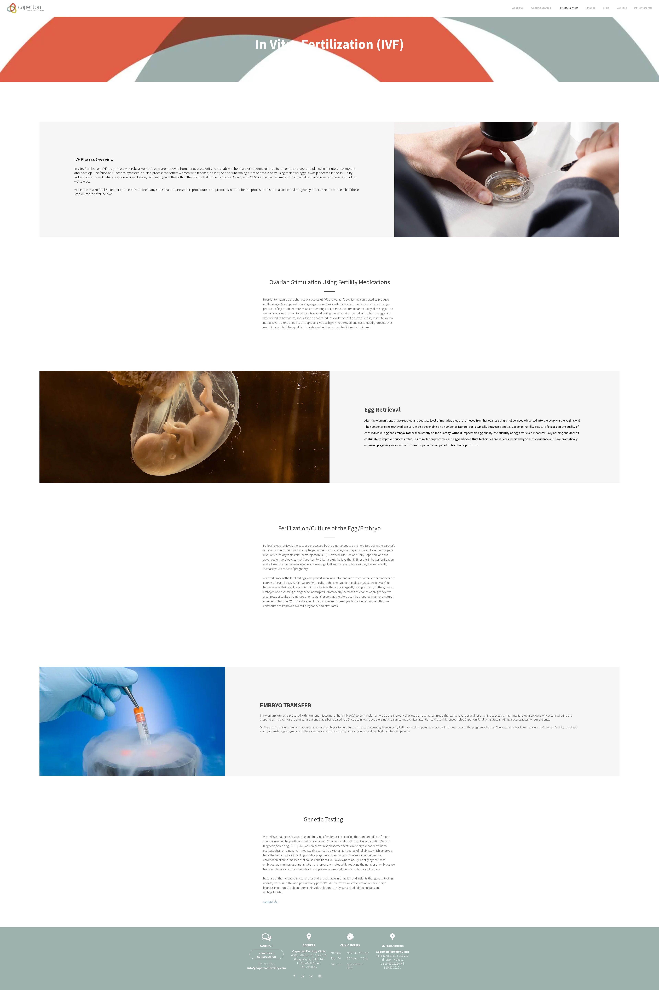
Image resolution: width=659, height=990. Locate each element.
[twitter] (303, 976)
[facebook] (294, 976)
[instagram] (320, 976)
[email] (311, 976)
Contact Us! (270, 901)
